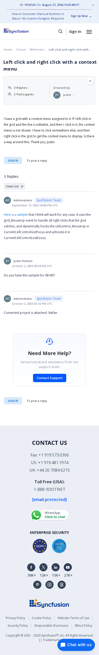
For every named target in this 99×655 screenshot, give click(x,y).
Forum (21, 49)
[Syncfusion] (49, 603)
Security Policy (18, 625)
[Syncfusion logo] (22, 31)
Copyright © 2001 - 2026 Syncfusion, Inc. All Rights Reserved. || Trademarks (49, 637)
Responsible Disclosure (51, 625)
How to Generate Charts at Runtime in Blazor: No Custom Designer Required (38, 16)
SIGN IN (13, 401)
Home (8, 49)
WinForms (37, 49)
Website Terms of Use (73, 618)
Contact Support (50, 378)
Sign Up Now (79, 16)
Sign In (75, 31)
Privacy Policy (15, 618)
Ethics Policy (83, 625)
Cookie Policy (41, 618)
